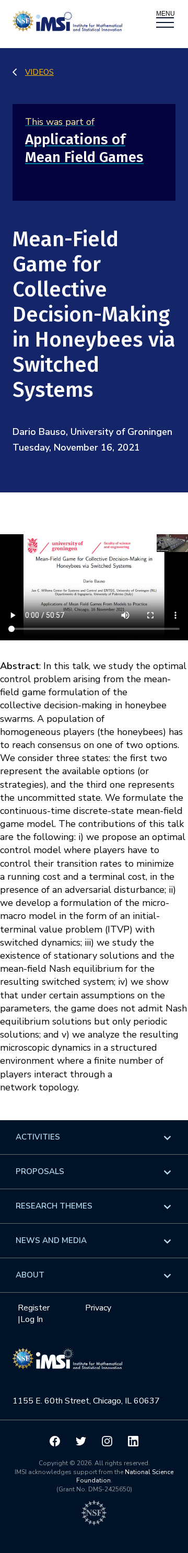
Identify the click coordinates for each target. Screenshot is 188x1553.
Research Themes (54, 1206)
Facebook (55, 1441)
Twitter (81, 1441)
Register (34, 1308)
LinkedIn (133, 1441)
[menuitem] (94, 1137)
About (30, 1275)
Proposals (40, 1171)
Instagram (107, 1441)
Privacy (98, 1308)
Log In (31, 1319)
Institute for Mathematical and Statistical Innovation (67, 1364)
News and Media (51, 1240)
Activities (38, 1137)
